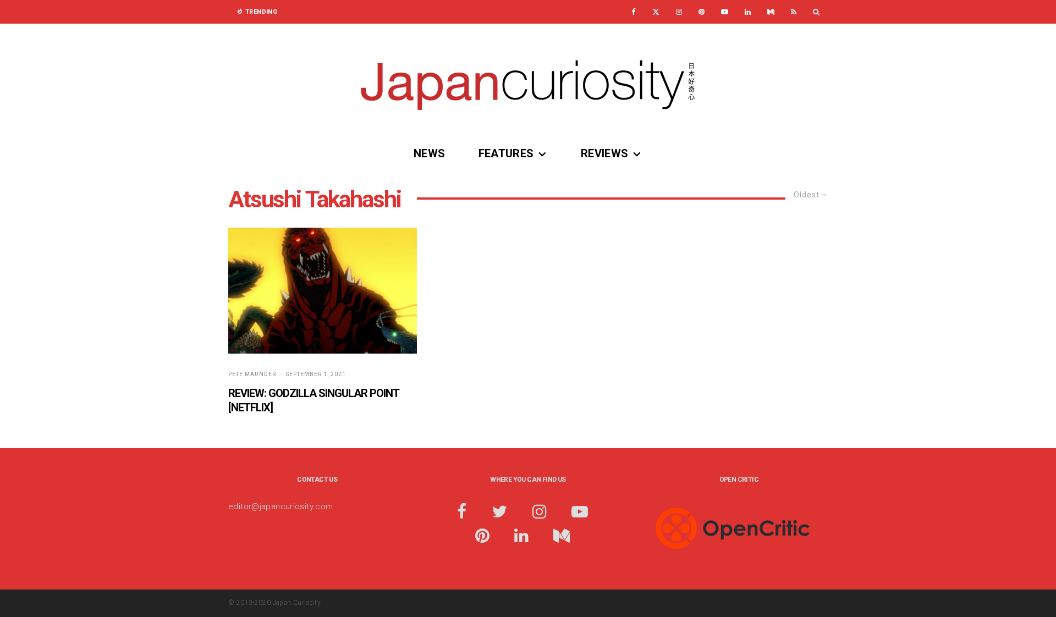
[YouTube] (724, 12)
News (430, 153)
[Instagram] (679, 12)
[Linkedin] (747, 12)
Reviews (605, 153)
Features (506, 153)
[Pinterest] (701, 12)
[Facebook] (633, 12)
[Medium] (771, 12)
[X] (656, 12)
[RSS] (794, 12)
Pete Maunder (252, 374)
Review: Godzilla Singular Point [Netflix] (313, 401)
